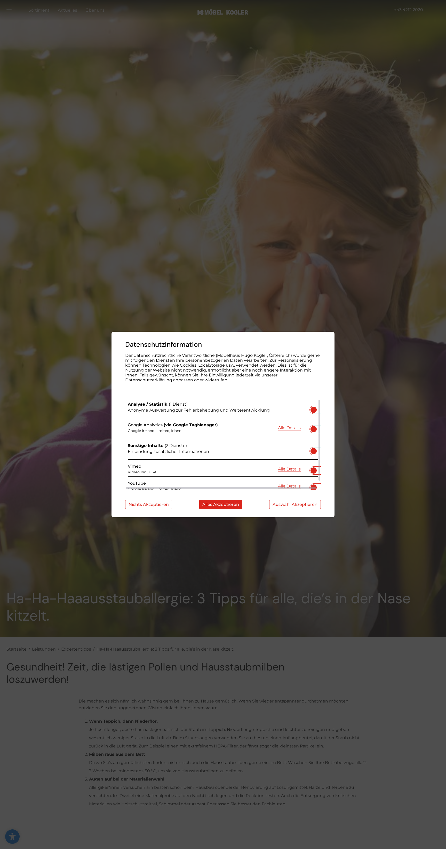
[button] (313, 410)
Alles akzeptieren (220, 504)
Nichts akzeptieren (149, 504)
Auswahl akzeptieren (295, 504)
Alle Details (289, 427)
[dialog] (223, 424)
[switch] (313, 408)
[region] (223, 444)
